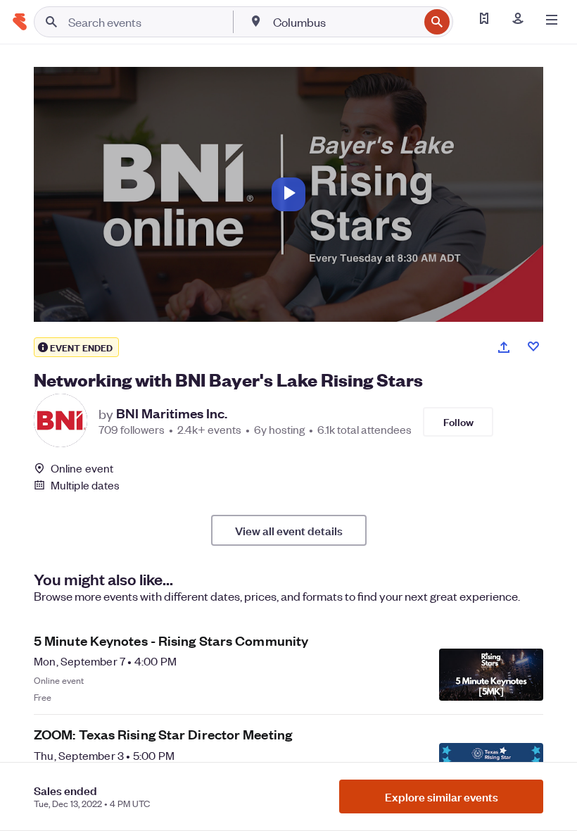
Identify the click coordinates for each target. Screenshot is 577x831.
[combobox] (344, 22)
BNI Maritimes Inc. (171, 413)
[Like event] (533, 346)
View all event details (289, 530)
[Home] (19, 21)
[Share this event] (504, 347)
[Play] (288, 194)
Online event (82, 468)
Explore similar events (441, 796)
